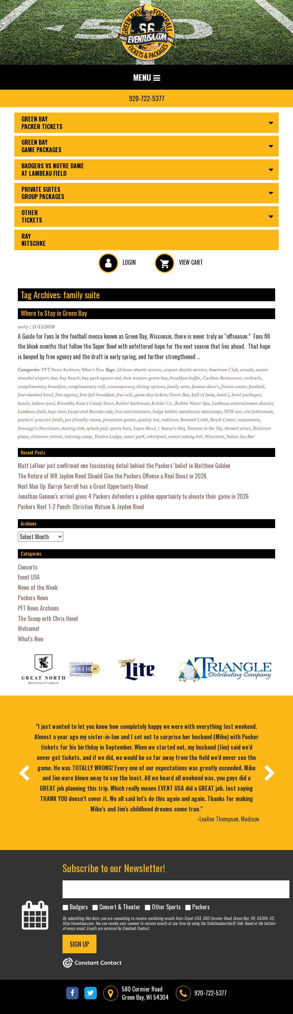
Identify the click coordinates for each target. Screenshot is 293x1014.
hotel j (223, 394)
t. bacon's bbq (171, 428)
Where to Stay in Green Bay (54, 313)
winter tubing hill (185, 436)
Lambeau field (32, 411)
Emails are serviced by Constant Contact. (118, 928)
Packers (201, 907)
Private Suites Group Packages (42, 193)
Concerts (28, 567)
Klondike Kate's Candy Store (85, 403)
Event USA (29, 577)
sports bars (120, 428)
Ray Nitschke (33, 240)
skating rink (72, 428)
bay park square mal (101, 378)
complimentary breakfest (42, 386)
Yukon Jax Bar (240, 436)
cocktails (252, 378)
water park (134, 436)
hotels (24, 403)
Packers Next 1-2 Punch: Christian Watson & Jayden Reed (81, 506)
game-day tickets (151, 394)
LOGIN (128, 262)
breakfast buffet (185, 378)
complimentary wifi (86, 386)
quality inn (148, 419)
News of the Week (38, 587)
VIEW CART (190, 262)
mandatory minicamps (200, 411)
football (256, 386)
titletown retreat (47, 436)
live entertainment (132, 411)
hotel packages (246, 394)
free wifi (124, 394)
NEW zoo (233, 411)
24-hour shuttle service (139, 369)
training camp (78, 436)
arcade (247, 369)
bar (54, 378)
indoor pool (43, 403)
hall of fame (203, 394)
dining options (150, 386)
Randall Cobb (194, 419)
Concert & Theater (119, 907)
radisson (170, 419)
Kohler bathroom (132, 403)
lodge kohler (165, 411)
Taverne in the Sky (204, 428)
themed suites (237, 428)
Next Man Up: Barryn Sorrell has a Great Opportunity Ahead (83, 486)
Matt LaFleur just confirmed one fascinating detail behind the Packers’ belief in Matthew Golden (124, 465)
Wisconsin (214, 436)
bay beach (70, 378)
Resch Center (222, 419)
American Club (223, 369)
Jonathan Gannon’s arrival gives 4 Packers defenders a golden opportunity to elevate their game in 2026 (133, 496)
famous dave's (205, 386)
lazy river (57, 411)
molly (23, 326)
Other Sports (166, 907)
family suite (178, 386)
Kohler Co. (162, 403)
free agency (66, 394)
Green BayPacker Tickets (42, 123)
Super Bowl (144, 428)
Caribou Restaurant (222, 378)
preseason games (119, 419)
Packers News (33, 597)
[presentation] (23, 773)
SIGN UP (79, 944)
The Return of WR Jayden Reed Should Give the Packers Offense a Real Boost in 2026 (112, 476)
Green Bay (179, 394)
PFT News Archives (60, 369)
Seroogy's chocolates (38, 428)
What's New (92, 369)
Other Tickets (31, 216)
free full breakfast (97, 394)
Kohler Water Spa (192, 403)
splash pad (97, 428)
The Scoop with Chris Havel (48, 618)
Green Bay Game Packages (41, 146)
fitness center (234, 386)
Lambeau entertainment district (242, 403)
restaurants (249, 419)
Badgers (79, 907)
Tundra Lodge (107, 436)
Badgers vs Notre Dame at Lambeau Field (52, 169)
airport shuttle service (185, 369)
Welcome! (28, 628)
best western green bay (146, 378)
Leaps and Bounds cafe (90, 411)
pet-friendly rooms (83, 419)
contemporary (121, 386)
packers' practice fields (40, 419)
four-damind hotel (35, 394)
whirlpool (156, 436)
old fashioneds (258, 411)
